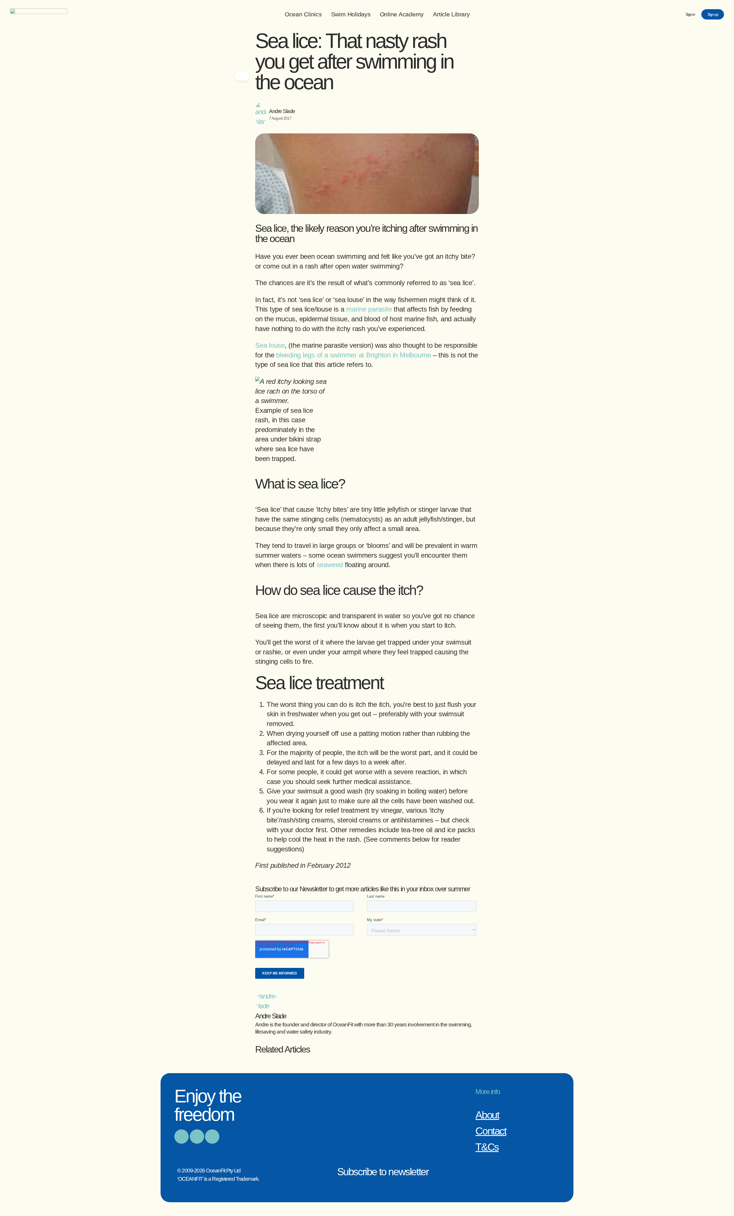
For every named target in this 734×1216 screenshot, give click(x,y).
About (487, 1115)
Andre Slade (282, 111)
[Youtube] (212, 1136)
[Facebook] (181, 1136)
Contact (490, 1131)
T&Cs (486, 1147)
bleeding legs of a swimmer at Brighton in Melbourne (353, 355)
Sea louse (270, 345)
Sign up (712, 14)
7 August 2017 (280, 118)
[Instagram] (197, 1136)
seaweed (330, 565)
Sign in (690, 14)
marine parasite (369, 309)
